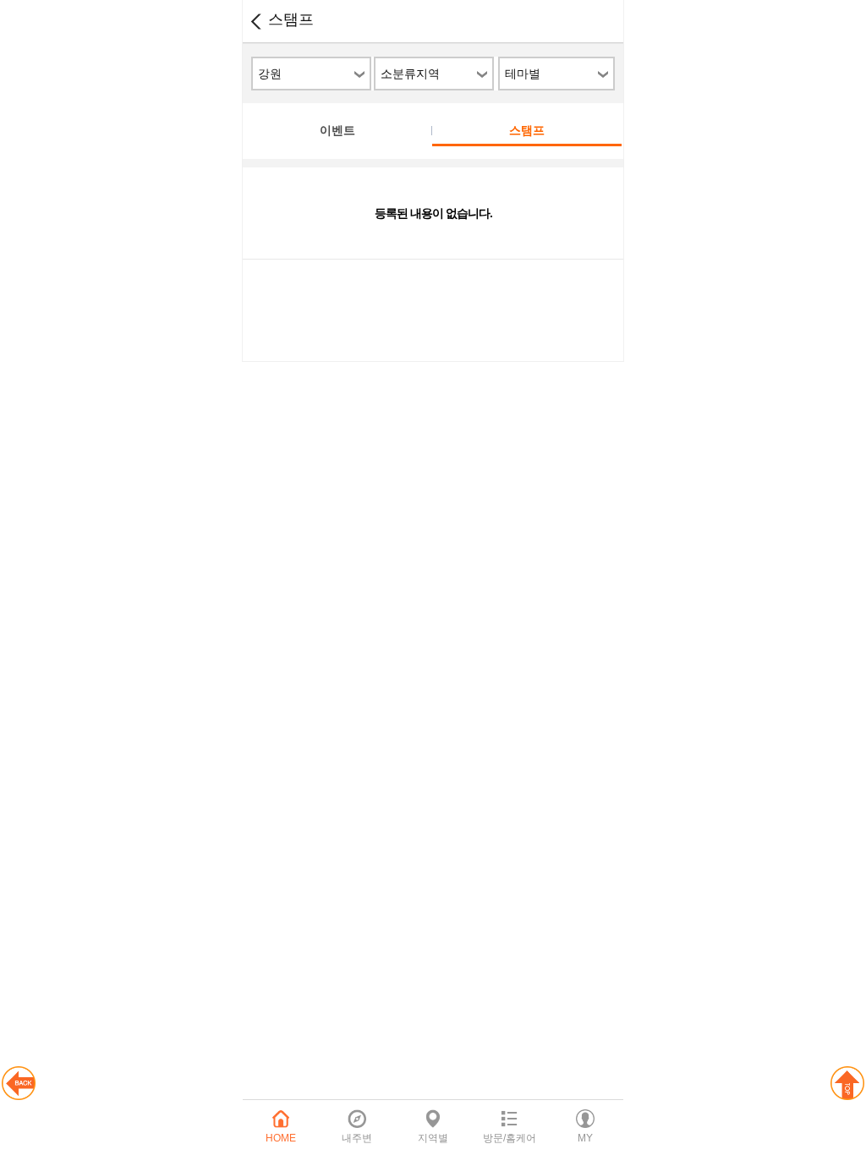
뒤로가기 (255, 21)
